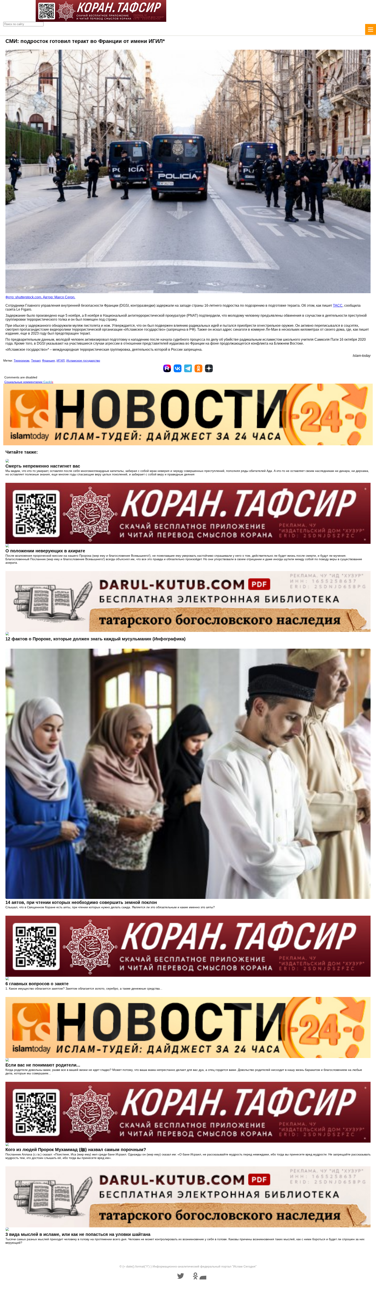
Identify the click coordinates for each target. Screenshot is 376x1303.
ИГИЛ (61, 360)
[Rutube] (167, 368)
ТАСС (337, 305)
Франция (48, 360)
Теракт (35, 360)
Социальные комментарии (28, 382)
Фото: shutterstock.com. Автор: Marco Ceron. (40, 297)
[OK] (198, 368)
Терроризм (21, 360)
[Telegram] (188, 368)
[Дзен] (209, 368)
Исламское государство (83, 360)
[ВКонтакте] (177, 368)
